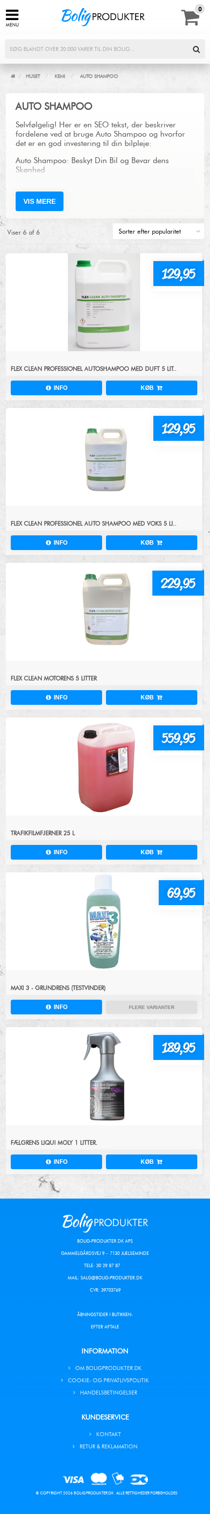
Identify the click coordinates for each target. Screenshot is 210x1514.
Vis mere (39, 201)
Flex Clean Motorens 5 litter (54, 678)
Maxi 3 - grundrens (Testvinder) (58, 987)
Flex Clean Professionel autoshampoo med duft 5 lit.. (94, 368)
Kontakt (108, 1434)
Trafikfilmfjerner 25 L (43, 833)
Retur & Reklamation (109, 1446)
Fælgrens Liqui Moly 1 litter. (54, 1142)
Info (59, 388)
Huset (33, 76)
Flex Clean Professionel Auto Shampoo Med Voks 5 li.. (94, 523)
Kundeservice (105, 1417)
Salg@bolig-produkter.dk (111, 1277)
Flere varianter (151, 1007)
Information (105, 1351)
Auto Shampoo (99, 76)
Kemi (60, 76)
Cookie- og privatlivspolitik (108, 1380)
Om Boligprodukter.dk (108, 1368)
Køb (149, 388)
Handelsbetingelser (108, 1392)
